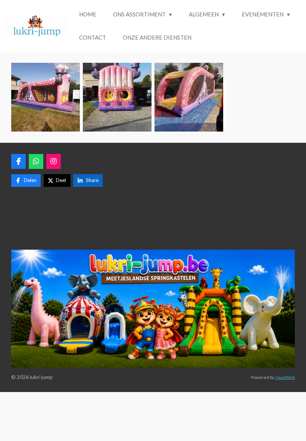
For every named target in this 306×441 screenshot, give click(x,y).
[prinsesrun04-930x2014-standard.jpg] (117, 97)
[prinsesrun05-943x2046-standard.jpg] (189, 97)
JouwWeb (285, 377)
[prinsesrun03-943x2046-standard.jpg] (45, 97)
